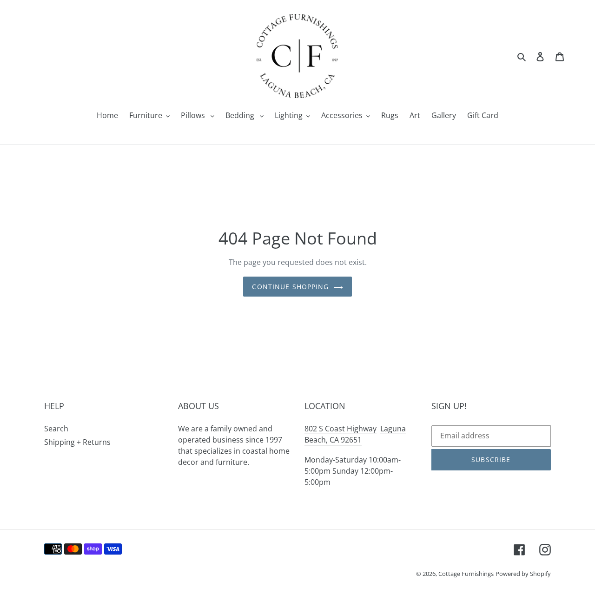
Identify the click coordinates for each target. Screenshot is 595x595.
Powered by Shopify (523, 573)
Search (56, 428)
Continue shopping (290, 286)
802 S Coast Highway (340, 428)
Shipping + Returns (77, 442)
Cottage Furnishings (466, 573)
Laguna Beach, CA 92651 (355, 434)
